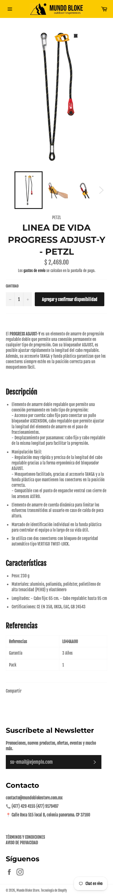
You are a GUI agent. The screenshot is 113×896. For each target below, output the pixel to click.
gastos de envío (34, 270)
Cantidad (12, 286)
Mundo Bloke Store (28, 890)
